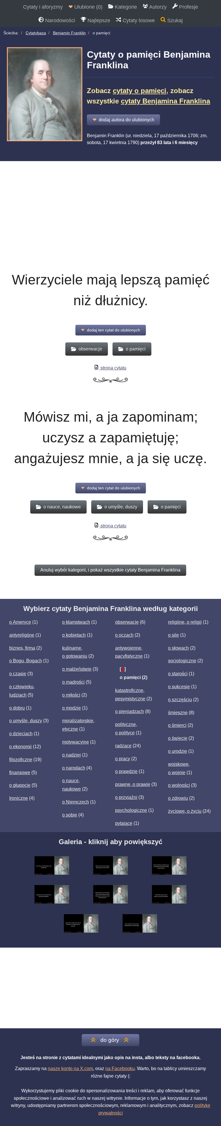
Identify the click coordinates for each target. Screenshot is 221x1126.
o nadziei (71, 754)
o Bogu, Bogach (25, 660)
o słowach (178, 648)
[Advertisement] (110, 220)
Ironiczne (18, 798)
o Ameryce (20, 622)
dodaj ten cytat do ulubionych (110, 330)
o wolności (179, 785)
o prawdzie (126, 771)
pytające (123, 823)
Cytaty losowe (138, 20)
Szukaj (174, 20)
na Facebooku (120, 1068)
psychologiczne (131, 810)
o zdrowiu (178, 798)
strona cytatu (112, 367)
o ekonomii (20, 746)
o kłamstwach (76, 622)
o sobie (69, 814)
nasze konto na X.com (70, 1068)
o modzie (71, 708)
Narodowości (59, 20)
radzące (123, 745)
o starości (178, 673)
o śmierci (177, 725)
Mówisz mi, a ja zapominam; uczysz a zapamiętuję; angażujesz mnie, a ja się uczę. (110, 437)
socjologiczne (182, 660)
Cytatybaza (36, 33)
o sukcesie (179, 686)
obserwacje (127, 622)
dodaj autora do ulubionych (123, 119)
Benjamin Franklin (69, 33)
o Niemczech (75, 801)
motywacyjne (75, 742)
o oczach (124, 635)
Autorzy (157, 7)
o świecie (177, 738)
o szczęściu (180, 699)
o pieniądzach (129, 711)
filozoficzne (20, 759)
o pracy (122, 758)
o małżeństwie (77, 669)
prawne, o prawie (132, 784)
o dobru (17, 708)
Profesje (188, 7)
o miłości (71, 695)
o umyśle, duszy (25, 720)
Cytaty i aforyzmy (43, 7)
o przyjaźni (126, 797)
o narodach (73, 767)
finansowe (19, 772)
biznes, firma (22, 648)
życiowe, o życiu (184, 811)
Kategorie (125, 7)
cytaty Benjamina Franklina (165, 101)
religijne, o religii (185, 622)
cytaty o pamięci (139, 91)
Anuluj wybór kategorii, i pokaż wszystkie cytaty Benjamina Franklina (110, 569)
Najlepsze (98, 20)
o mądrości (73, 682)
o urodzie (177, 751)
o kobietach (74, 635)
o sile (173, 635)
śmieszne (178, 712)
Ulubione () (85, 7)
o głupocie (20, 785)
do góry (109, 1040)
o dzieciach (21, 733)
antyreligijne (21, 635)
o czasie (17, 673)
